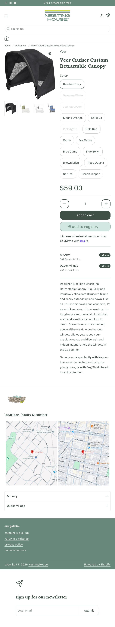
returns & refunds (16, 538)
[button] (64, 203)
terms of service (15, 550)
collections (20, 45)
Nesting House (38, 564)
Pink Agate (70, 129)
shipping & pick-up (16, 533)
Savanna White (73, 95)
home (7, 45)
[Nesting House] (57, 15)
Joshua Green (72, 106)
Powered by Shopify (97, 564)
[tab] (57, 496)
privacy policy (13, 544)
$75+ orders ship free (57, 3)
